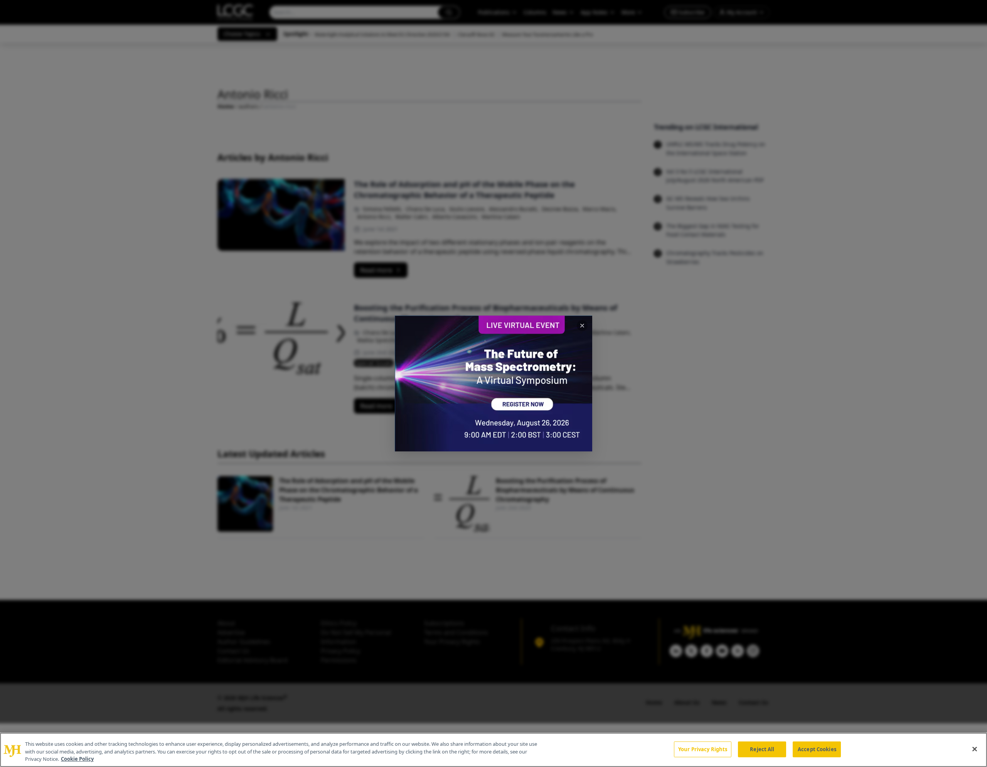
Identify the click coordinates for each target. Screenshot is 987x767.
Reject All (762, 748)
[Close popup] (582, 325)
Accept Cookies (817, 748)
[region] (493, 750)
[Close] (974, 748)
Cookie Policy (77, 758)
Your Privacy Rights (702, 748)
